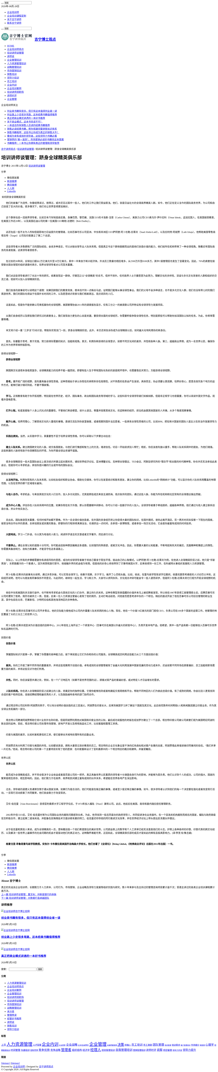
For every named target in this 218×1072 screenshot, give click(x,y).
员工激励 (147, 1045)
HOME (10, 46)
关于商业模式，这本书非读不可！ (25, 121)
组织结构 (77, 1050)
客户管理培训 (185, 1045)
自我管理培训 (124, 1050)
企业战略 (71, 1044)
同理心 (128, 1045)
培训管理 (168, 1045)
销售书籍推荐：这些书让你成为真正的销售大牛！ (33, 132)
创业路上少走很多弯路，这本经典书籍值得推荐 (32, 114)
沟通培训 (25, 1050)
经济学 (86, 1050)
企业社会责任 (83, 1045)
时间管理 (15, 1050)
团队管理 (158, 1044)
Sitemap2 (15, 1063)
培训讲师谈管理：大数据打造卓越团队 (25, 898)
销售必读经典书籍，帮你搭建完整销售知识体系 (32, 129)
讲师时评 (12, 95)
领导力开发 (177, 1050)
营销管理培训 (139, 1050)
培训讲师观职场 (15, 92)
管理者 (66, 1050)
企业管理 (12, 99)
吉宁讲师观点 (8, 149)
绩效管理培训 (108, 1050)
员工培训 (12, 81)
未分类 (10, 1011)
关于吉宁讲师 (14, 19)
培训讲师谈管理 (15, 53)
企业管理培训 (14, 60)
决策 (120, 1044)
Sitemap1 (5, 1063)
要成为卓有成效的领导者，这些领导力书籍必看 (32, 136)
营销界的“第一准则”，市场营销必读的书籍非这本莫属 (35, 139)
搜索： (4, 969)
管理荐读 (12, 1015)
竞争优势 (44, 1050)
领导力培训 (13, 77)
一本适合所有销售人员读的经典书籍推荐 (28, 125)
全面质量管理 (112, 1045)
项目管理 (167, 1050)
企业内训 (12, 85)
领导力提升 (189, 1050)
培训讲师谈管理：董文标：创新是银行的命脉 (28, 894)
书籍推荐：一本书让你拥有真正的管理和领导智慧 (33, 143)
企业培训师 (13, 12)
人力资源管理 (19, 1044)
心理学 (209, 1044)
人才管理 (37, 1045)
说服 (159, 1050)
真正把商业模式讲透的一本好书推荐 (26, 118)
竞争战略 (55, 1050)
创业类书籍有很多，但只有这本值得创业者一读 (32, 111)
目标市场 (34, 1050)
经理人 (95, 1050)
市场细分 (195, 1045)
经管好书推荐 (14, 1018)
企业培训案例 (14, 88)
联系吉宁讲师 (14, 23)
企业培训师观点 (15, 49)
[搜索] (2, 3)
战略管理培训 (14, 67)
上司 (3, 1045)
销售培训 (12, 74)
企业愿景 (62, 1045)
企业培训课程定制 (16, 16)
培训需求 (176, 1045)
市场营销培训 (14, 70)
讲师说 (10, 56)
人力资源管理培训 (16, 63)
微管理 (202, 1045)
